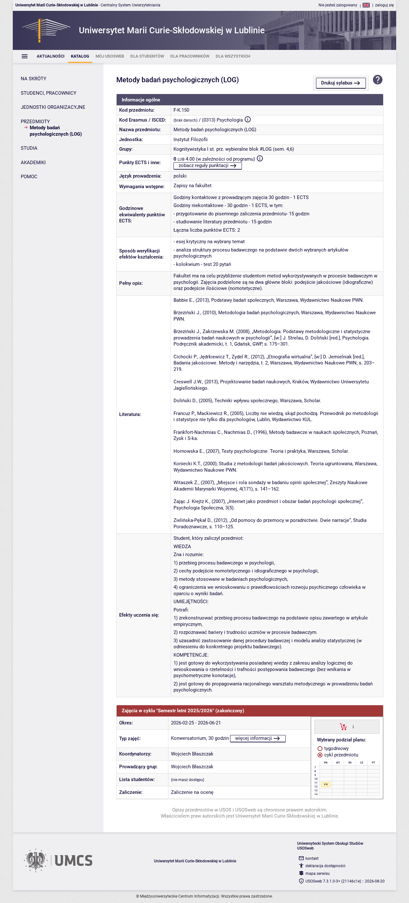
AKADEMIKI (33, 162)
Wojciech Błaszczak (192, 754)
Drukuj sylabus (336, 83)
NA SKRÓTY (33, 79)
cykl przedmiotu (340, 755)
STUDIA (29, 148)
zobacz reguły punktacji (203, 165)
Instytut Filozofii (191, 139)
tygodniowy (336, 748)
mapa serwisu (317, 873)
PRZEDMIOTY (35, 121)
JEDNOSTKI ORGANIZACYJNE (53, 107)
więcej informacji (253, 738)
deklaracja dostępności (325, 866)
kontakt (312, 858)
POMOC (29, 177)
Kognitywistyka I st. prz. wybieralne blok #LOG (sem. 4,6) (234, 149)
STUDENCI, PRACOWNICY (48, 93)
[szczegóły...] (353, 726)
